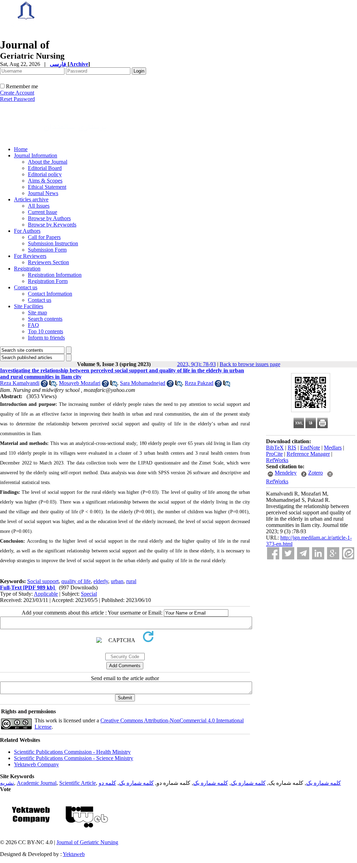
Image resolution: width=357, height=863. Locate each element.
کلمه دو (107, 783)
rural (131, 581)
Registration (27, 268)
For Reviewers (30, 256)
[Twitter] (288, 553)
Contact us (25, 287)
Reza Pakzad (199, 383)
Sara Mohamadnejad (142, 383)
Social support (43, 581)
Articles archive (31, 199)
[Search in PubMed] (52, 385)
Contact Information (50, 294)
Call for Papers (44, 237)
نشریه (7, 783)
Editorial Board (45, 168)
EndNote (310, 448)
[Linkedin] (318, 553)
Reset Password (17, 99)
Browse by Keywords (52, 225)
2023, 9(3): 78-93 (196, 364)
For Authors (27, 231)
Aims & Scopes (45, 181)
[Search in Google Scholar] (44, 385)
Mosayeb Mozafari (79, 383)
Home (21, 149)
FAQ (33, 325)
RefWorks (277, 460)
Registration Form (48, 281)
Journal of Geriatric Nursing (87, 842)
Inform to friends (46, 338)
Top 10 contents (45, 331)
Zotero (315, 473)
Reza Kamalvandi (19, 383)
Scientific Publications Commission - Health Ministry (72, 752)
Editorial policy (45, 174)
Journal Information (35, 155)
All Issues (39, 206)
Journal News (43, 193)
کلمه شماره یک (323, 783)
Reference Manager (308, 454)
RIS (292, 448)
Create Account (17, 93)
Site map (37, 312)
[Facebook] (273, 553)
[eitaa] (348, 553)
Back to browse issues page (250, 364)
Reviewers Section (48, 262)
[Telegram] (303, 553)
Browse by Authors (49, 218)
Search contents (45, 319)
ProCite (274, 454)
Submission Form (47, 250)
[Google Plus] (333, 553)
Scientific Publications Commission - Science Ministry (73, 758)
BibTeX (275, 448)
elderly (100, 581)
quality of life (76, 581)
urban (117, 581)
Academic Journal (36, 783)
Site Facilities (28, 306)
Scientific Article (77, 783)
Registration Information (55, 275)
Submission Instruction (53, 243)
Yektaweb (74, 854)
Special (89, 594)
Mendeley (286, 473)
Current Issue (42, 212)
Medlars (333, 448)
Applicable (46, 594)
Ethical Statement (47, 187)
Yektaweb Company (36, 764)
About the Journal (47, 162)
